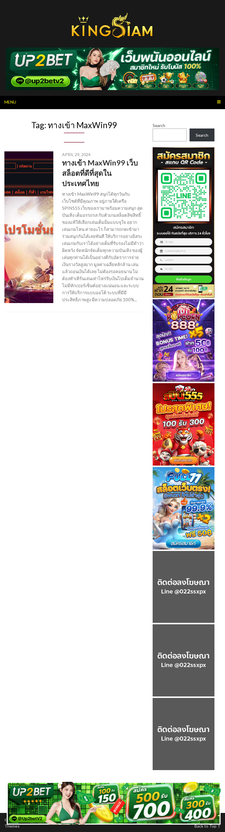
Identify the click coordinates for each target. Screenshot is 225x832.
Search (159, 125)
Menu (10, 101)
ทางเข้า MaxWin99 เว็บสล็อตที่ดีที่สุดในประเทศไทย (100, 172)
